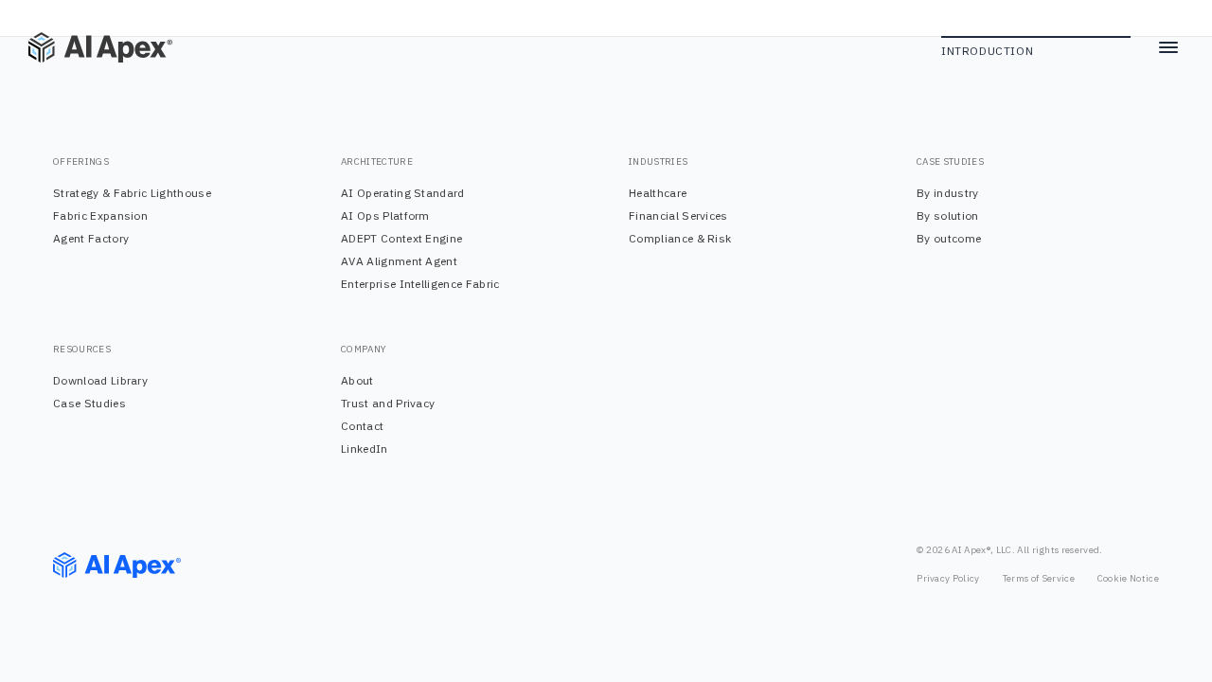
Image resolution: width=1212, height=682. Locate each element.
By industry (948, 193)
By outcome (949, 238)
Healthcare (657, 193)
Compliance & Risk (680, 238)
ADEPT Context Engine (401, 238)
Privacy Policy (948, 578)
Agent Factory (91, 238)
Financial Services (678, 215)
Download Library (100, 380)
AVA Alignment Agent (399, 261)
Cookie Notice (1128, 578)
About (357, 380)
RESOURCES (82, 349)
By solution (948, 215)
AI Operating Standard (403, 193)
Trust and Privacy (388, 403)
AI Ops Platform (385, 215)
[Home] (85, 47)
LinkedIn (364, 448)
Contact (362, 426)
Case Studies (89, 403)
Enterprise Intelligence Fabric (420, 284)
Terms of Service (1039, 578)
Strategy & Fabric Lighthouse (132, 193)
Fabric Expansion (100, 215)
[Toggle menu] (1168, 47)
